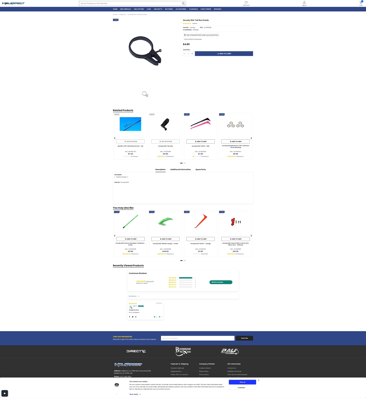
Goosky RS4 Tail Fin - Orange (200, 243)
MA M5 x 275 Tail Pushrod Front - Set (130, 146)
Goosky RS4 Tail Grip (165, 146)
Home (115, 14)
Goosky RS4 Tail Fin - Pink (200, 146)
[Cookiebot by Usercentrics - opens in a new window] (116, 394)
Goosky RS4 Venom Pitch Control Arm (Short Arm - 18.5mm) (235, 244)
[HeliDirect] (136, 351)
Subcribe (244, 338)
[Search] (132, 3)
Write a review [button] (217, 282)
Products (122, 14)
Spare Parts (201, 169)
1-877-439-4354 (125, 377)
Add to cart (225, 53)
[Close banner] (258, 380)
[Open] (4, 393)
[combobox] (130, 3)
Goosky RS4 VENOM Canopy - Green (165, 243)
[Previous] (115, 138)
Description (160, 169)
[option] (145, 51)
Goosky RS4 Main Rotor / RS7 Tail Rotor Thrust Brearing (235, 146)
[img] (133, 303)
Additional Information (180, 169)
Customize (241, 387)
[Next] (251, 138)
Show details (133, 394)
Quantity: (186, 50)
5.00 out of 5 (150, 281)
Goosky (192, 27)
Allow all (242, 382)
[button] (187, 23)
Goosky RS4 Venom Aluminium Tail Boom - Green (130, 244)
